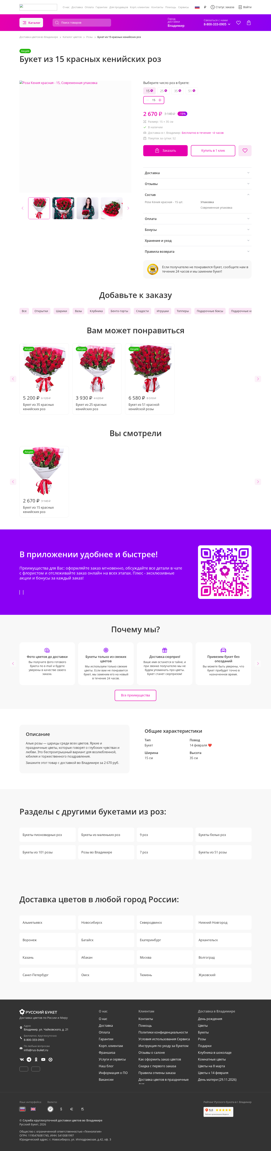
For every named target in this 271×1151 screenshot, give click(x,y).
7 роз (144, 852)
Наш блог (106, 1066)
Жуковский (207, 975)
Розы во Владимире (96, 852)
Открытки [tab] (41, 311)
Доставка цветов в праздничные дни (163, 1081)
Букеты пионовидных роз (42, 835)
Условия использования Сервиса (164, 1039)
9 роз (144, 835)
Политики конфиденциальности (163, 1032)
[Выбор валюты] (205, 7)
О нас (66, 7)
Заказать (169, 150)
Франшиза (107, 1052)
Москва (145, 957)
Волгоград (207, 957)
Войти (247, 7)
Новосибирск (91, 922)
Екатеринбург (150, 940)
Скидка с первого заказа (157, 1066)
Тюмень (146, 975)
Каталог (34, 23)
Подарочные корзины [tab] (246, 311)
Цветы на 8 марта (211, 1066)
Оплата (89, 7)
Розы (202, 1039)
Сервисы (183, 7)
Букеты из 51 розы (213, 852)
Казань (28, 957)
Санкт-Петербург (36, 975)
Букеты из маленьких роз (100, 835)
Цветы (203, 1025)
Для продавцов (118, 7)
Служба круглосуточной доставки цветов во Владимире (62, 1120)
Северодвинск (151, 922)
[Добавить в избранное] (245, 150)
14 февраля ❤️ (201, 745)
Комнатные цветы (212, 1059)
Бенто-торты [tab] (119, 311)
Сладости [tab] (142, 311)
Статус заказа (225, 7)
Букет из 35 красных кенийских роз (38, 379)
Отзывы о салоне (151, 1052)
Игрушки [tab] (163, 311)
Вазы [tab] (78, 311)
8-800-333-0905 (34, 1040)
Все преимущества (135, 695)
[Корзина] (249, 22)
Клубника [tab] (96, 311)
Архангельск (208, 940)
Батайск (87, 940)
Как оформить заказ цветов (159, 1059)
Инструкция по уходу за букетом (163, 1046)
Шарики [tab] (61, 311)
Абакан (86, 957)
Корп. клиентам (139, 7)
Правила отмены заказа (157, 1073)
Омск (85, 975)
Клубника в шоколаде (215, 1052)
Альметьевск (32, 922)
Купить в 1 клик (213, 150)
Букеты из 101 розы (38, 852)
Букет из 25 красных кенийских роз (91, 379)
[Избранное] (238, 22)
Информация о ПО (113, 1073)
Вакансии (106, 1079)
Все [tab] (24, 311)
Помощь (170, 7)
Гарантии (101, 7)
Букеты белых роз (212, 835)
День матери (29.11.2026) (217, 1079)
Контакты (157, 7)
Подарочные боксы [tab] (210, 311)
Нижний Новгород (213, 922)
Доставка (77, 7)
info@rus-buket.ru (36, 1050)
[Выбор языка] (197, 7)
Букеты (203, 1032)
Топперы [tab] (183, 311)
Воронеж (30, 940)
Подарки (204, 1046)
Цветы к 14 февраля (213, 1073)
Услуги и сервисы (112, 1059)
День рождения (210, 1019)
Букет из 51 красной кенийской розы (144, 379)
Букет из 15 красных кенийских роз (38, 482)
